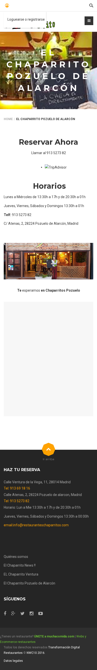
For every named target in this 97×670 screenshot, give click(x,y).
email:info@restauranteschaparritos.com (36, 525)
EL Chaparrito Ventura (21, 574)
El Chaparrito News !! (20, 565)
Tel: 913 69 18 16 (17, 488)
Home (8, 119)
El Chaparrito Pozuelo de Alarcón (29, 583)
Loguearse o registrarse (26, 19)
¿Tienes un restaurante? (37, 636)
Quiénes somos (16, 557)
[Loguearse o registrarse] (6, 5)
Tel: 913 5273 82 (16, 501)
